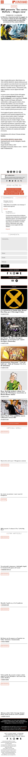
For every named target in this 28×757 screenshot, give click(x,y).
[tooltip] (8, 172)
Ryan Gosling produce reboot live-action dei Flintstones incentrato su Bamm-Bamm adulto (13, 393)
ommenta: (21, 198)
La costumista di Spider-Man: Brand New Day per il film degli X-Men (13, 311)
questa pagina (24, 728)
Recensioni (4, 431)
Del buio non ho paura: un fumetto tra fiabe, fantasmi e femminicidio (12, 639)
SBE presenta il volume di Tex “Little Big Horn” (12, 529)
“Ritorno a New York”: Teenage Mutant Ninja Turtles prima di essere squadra (12, 713)
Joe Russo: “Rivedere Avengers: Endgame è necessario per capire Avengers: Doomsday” (12, 339)
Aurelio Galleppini (12, 193)
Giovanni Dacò (5, 605)
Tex (22, 193)
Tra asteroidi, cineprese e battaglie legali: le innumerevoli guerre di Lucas (14, 567)
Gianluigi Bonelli (13, 189)
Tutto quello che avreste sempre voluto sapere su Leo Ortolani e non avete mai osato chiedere (13, 676)
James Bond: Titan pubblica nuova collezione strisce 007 (13, 416)
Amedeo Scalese (6, 716)
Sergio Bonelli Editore (13, 191)
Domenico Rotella (6, 569)
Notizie (14, 6)
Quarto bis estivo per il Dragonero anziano (13, 460)
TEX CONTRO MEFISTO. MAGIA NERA (11, 139)
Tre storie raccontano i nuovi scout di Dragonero (11, 495)
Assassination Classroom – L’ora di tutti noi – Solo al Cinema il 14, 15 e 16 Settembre (13, 364)
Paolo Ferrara (5, 641)
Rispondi (6, 209)
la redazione (19, 15)
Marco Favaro (5, 679)
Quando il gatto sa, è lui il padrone (12, 603)
